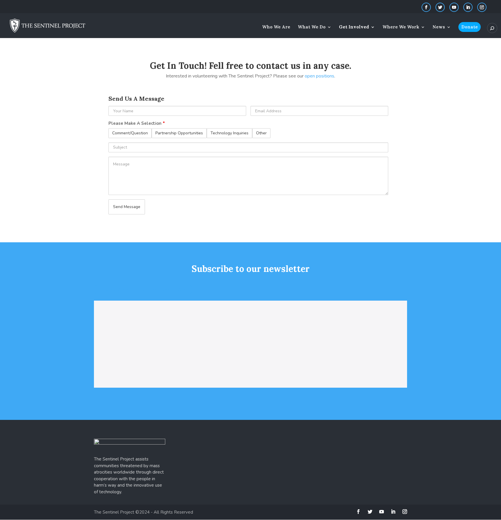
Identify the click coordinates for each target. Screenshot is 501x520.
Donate (469, 27)
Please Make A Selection (136, 123)
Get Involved (354, 27)
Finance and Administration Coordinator (143, 289)
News (439, 27)
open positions (319, 76)
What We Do (312, 27)
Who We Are (276, 27)
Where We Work (400, 27)
